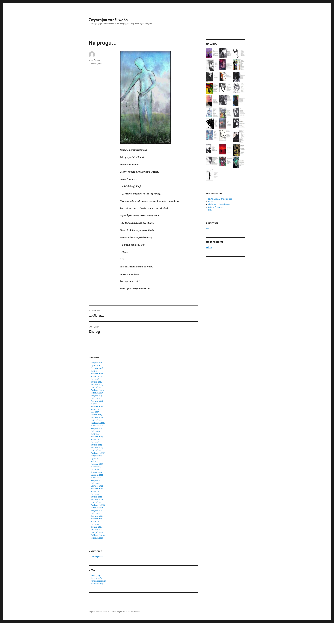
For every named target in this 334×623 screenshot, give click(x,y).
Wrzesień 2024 (97, 426)
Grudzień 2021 (97, 500)
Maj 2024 (95, 434)
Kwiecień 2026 (97, 374)
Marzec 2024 (96, 439)
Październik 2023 (98, 453)
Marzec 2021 (96, 521)
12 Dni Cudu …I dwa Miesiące (220, 199)
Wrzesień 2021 (97, 508)
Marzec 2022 (96, 491)
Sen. (210, 210)
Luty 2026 (95, 379)
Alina (208, 229)
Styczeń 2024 (96, 445)
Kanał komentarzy (98, 581)
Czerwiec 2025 (97, 401)
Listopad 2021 (96, 502)
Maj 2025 (95, 404)
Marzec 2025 (96, 409)
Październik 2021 (98, 505)
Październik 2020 (98, 535)
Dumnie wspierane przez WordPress (125, 611)
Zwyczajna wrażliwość (108, 19)
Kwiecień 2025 (97, 406)
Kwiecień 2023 (97, 464)
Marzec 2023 (96, 467)
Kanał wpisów (96, 578)
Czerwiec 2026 (97, 368)
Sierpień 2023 (96, 456)
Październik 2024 (98, 423)
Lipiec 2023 (95, 458)
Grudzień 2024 (97, 417)
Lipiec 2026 (95, 365)
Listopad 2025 (97, 387)
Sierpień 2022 (96, 480)
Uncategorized (97, 557)
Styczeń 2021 (96, 527)
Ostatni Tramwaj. (215, 207)
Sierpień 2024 (96, 428)
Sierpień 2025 (96, 396)
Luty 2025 (95, 412)
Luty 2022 (95, 494)
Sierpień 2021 (96, 510)
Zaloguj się (95, 575)
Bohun (209, 247)
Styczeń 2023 (96, 472)
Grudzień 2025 (97, 385)
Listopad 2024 (97, 420)
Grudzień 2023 (97, 448)
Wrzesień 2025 (97, 393)
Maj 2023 (94, 461)
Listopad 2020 (97, 532)
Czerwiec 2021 (97, 516)
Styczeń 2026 (96, 382)
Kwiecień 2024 (97, 437)
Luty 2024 (95, 442)
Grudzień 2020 (97, 530)
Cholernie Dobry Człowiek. (219, 204)
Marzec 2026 (96, 376)
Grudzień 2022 (97, 475)
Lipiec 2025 (95, 398)
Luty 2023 (95, 469)
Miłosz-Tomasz (94, 60)
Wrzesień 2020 (97, 538)
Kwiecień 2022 (97, 489)
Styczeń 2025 (96, 415)
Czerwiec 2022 (97, 486)
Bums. (210, 202)
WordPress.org (97, 584)
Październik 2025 (98, 390)
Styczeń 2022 (96, 497)
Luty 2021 (95, 524)
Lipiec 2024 (95, 431)
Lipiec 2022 (95, 483)
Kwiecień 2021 (97, 519)
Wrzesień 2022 (97, 478)
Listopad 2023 (96, 450)
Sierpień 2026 (96, 363)
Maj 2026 (95, 371)
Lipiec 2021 (95, 513)
